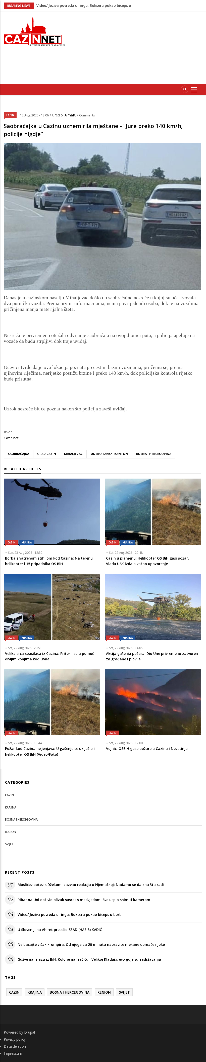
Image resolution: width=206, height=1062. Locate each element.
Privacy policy (15, 1039)
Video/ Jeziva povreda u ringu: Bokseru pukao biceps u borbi (70, 914)
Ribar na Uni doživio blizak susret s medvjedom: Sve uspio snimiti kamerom (84, 899)
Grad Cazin (46, 454)
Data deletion (15, 1046)
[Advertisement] (139, 47)
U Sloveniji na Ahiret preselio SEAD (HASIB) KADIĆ (60, 929)
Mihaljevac (73, 454)
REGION (10, 832)
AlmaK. (71, 115)
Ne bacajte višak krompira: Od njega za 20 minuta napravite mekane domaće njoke (91, 944)
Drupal (29, 1032)
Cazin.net (11, 438)
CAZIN (10, 115)
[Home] (34, 30)
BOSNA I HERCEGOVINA (21, 819)
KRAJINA (27, 542)
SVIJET (9, 844)
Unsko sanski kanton (109, 454)
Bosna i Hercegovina (153, 454)
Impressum (13, 1053)
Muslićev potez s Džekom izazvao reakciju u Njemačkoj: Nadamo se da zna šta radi (91, 884)
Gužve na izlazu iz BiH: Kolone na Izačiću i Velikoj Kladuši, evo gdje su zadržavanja (89, 959)
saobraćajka (18, 454)
